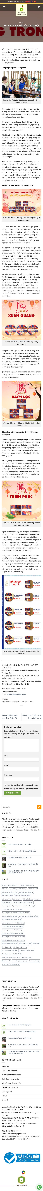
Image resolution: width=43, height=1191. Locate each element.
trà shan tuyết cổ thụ (20, 947)
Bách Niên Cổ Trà (13, 885)
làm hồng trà (6, 906)
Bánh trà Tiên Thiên (27, 885)
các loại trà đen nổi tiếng (22, 895)
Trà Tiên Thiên (17, 954)
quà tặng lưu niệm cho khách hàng (13, 923)
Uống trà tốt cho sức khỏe (10, 964)
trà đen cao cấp (34, 961)
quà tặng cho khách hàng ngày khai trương (16, 913)
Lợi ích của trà (16, 906)
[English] (29, 1)
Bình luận (8, 737)
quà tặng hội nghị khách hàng (11, 919)
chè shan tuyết (33, 889)
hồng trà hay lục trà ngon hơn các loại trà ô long (17, 902)
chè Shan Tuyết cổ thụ (9, 892)
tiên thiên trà (23, 943)
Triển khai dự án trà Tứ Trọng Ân (19, 844)
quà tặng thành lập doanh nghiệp (12, 933)
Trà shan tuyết (6, 947)
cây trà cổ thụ (6, 899)
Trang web (8, 775)
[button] (4, 7)
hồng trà (37, 899)
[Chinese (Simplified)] (26, 1)
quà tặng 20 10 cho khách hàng (12, 909)
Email (6, 765)
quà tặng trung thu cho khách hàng (13, 937)
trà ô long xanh (26, 957)
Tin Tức (21, 22)
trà (30, 943)
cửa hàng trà (17, 899)
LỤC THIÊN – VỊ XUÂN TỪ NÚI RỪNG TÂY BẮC (23, 865)
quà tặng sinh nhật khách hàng (12, 930)
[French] (32, 1)
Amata (4, 885)
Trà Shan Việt (6, 954)
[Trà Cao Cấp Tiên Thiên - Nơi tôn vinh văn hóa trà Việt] (21, 10)
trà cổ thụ (36, 943)
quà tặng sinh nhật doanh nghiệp (12, 926)
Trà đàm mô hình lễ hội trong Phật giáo (22, 851)
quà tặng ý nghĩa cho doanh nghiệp (13, 940)
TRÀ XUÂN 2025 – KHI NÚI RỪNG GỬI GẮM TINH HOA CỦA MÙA (23, 872)
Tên (6, 755)
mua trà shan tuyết (29, 906)
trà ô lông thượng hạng (20, 961)
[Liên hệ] (39, 1187)
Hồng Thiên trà (28, 899)
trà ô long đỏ (6, 961)
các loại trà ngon (7, 895)
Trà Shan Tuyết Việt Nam (10, 950)
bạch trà (5, 889)
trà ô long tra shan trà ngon (11, 957)
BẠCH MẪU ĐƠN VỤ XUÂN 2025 (19, 858)
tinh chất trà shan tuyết (9, 943)
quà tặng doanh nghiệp (9, 916)
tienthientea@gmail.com (16, 694)
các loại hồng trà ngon (26, 892)
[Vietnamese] (35, 1)
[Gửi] (39, 807)
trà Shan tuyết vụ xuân (27, 950)
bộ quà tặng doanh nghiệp (18, 889)
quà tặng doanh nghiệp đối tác (28, 916)
